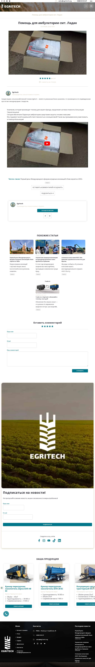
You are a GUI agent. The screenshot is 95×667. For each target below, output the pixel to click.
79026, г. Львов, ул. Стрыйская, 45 (46, 631)
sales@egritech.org (42, 639)
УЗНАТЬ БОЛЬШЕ (19, 606)
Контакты (20, 647)
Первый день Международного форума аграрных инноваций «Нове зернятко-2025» (45, 179)
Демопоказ (20, 644)
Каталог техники (22, 630)
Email (8, 341)
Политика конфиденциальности (24, 651)
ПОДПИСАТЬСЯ (47, 524)
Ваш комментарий (13, 350)
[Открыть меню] (91, 6)
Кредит (19, 637)
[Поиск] (86, 6)
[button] (1, 588)
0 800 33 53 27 (82, 1)
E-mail (5, 513)
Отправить (80, 371)
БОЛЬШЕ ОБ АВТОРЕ (47, 210)
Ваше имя (10, 331)
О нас (18, 634)
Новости (47, 182)
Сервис (19, 640)
